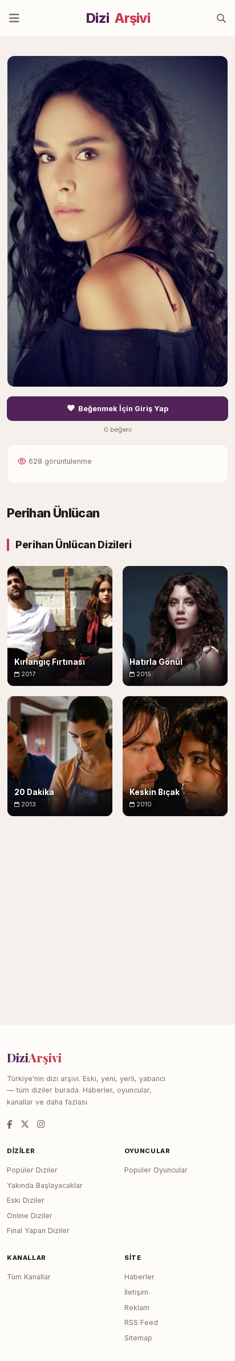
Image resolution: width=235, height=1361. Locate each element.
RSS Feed (141, 1322)
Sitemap (138, 1338)
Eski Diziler (25, 1200)
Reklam (136, 1307)
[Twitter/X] (25, 1124)
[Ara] (221, 18)
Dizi (118, 18)
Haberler (139, 1276)
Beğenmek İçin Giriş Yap (123, 408)
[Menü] (14, 18)
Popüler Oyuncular (156, 1170)
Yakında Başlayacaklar (45, 1185)
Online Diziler (29, 1215)
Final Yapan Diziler (38, 1230)
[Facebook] (10, 1124)
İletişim (136, 1292)
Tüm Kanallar (29, 1276)
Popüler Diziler (32, 1170)
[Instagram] (40, 1124)
